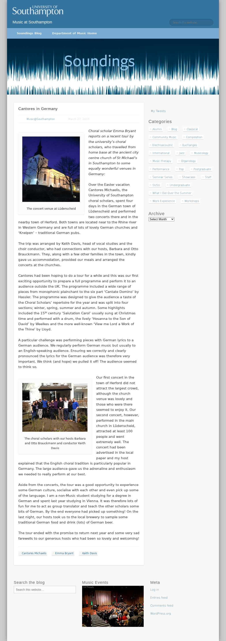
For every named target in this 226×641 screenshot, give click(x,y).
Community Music (164, 137)
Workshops (192, 201)
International (161, 153)
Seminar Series (162, 177)
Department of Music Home (74, 33)
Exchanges (190, 145)
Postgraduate (202, 169)
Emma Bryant (64, 553)
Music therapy (162, 161)
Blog (174, 129)
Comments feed (161, 605)
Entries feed (159, 597)
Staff (208, 177)
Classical (192, 129)
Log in (154, 589)
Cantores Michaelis (34, 553)
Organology (188, 161)
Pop (181, 169)
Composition (194, 137)
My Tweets (158, 111)
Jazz (181, 153)
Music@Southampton (40, 119)
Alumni (157, 129)
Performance (161, 169)
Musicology (201, 153)
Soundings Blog (29, 33)
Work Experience (164, 201)
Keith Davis (89, 553)
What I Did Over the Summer (172, 193)
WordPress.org (160, 613)
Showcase (188, 177)
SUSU (156, 185)
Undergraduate (180, 185)
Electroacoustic (163, 145)
